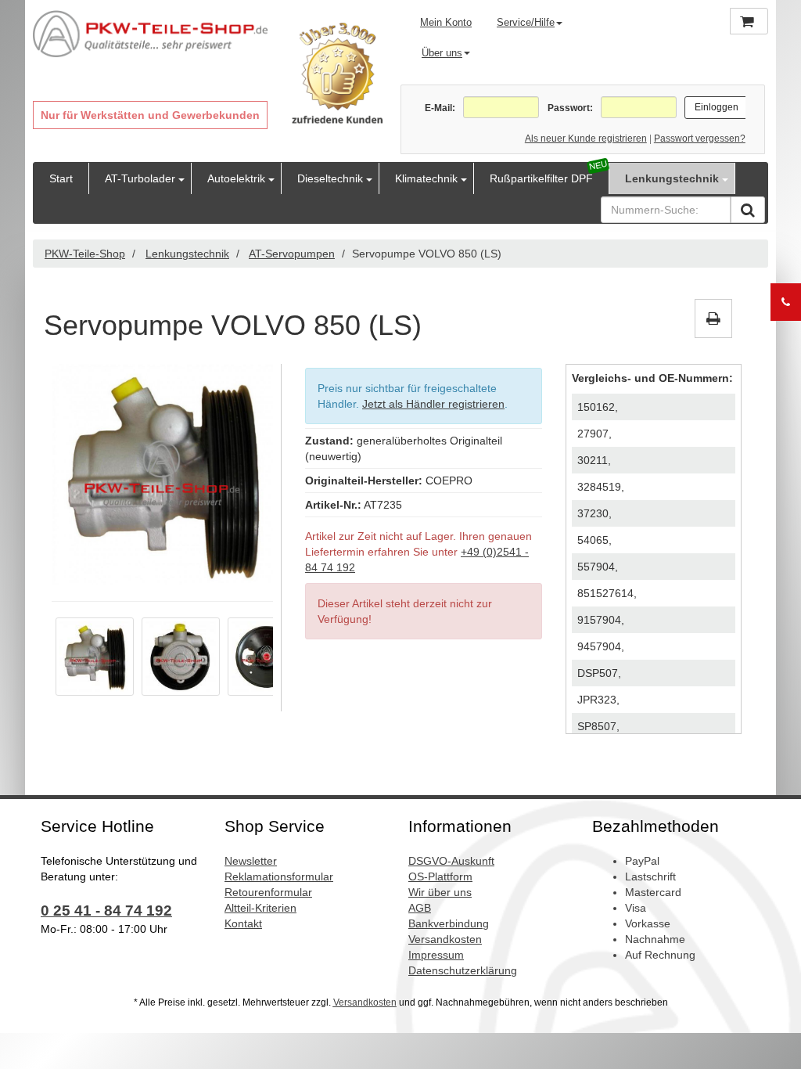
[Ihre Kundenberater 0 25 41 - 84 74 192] (785, 302)
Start (61, 178)
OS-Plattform (440, 876)
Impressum (436, 954)
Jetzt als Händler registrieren (433, 404)
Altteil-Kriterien (260, 908)
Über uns (442, 53)
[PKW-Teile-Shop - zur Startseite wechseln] (150, 34)
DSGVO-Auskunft (451, 861)
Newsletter (250, 861)
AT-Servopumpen (292, 253)
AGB (419, 908)
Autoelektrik (236, 178)
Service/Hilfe (526, 22)
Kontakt (243, 923)
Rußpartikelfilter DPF (541, 178)
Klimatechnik (426, 178)
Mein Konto (446, 22)
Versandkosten (445, 939)
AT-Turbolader (140, 178)
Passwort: (570, 108)
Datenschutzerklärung (462, 970)
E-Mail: (440, 108)
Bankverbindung (448, 923)
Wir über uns (440, 892)
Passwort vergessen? (699, 138)
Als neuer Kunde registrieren (586, 138)
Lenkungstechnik (672, 178)
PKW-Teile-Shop (85, 253)
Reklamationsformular (278, 876)
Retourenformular (268, 892)
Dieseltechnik (330, 178)
